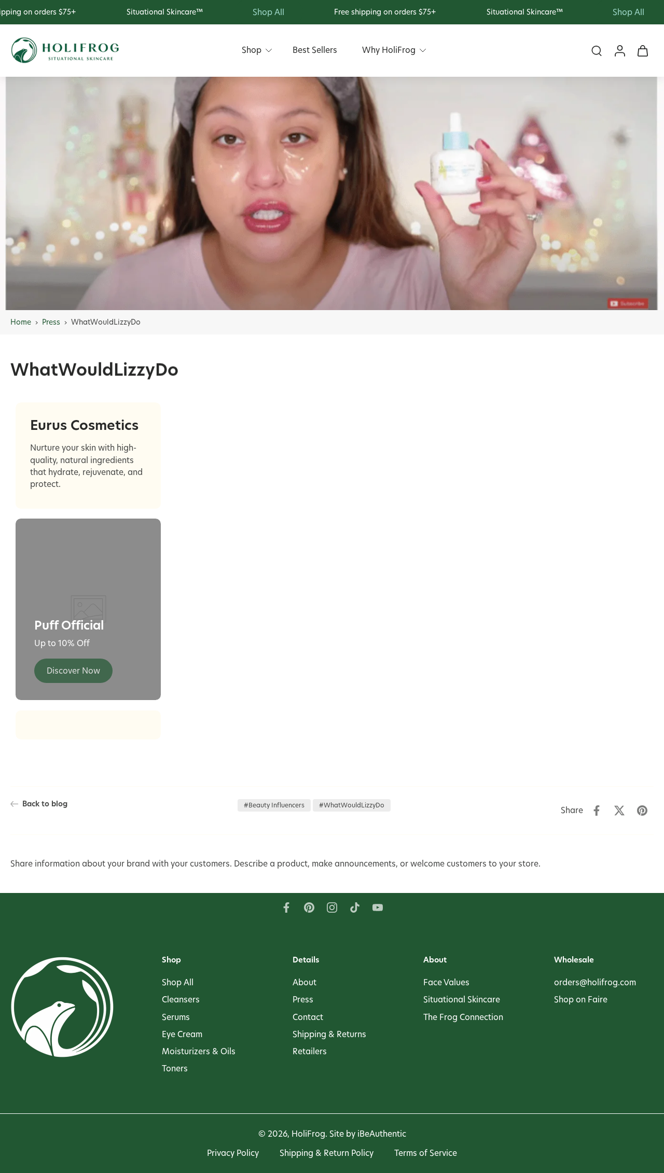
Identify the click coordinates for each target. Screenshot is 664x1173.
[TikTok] (354, 907)
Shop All (177, 982)
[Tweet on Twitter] (619, 810)
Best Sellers (315, 50)
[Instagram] (332, 907)
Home (20, 322)
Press (51, 322)
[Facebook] (286, 907)
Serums (176, 1016)
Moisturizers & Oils (199, 1050)
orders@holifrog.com (595, 982)
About (304, 982)
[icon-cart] (642, 50)
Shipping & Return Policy (327, 1153)
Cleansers (181, 999)
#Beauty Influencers (274, 805)
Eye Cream (182, 1033)
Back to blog (44, 804)
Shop (251, 50)
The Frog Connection (463, 1016)
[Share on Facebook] (596, 810)
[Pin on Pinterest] (642, 810)
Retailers (310, 1050)
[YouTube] (377, 907)
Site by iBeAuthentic (367, 1133)
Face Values (446, 982)
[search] (596, 50)
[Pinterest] (309, 907)
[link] (73, 671)
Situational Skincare (461, 999)
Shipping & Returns (329, 1033)
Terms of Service (425, 1153)
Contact (308, 1016)
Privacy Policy (233, 1153)
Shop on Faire (580, 999)
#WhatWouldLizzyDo (351, 805)
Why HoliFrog (389, 50)
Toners (175, 1068)
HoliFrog (308, 1133)
